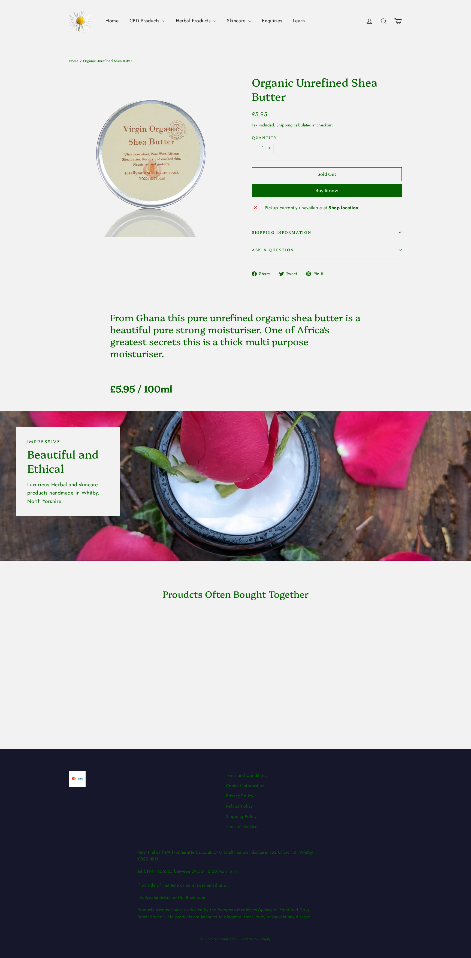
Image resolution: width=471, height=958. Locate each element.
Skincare (237, 20)
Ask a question (273, 249)
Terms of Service (242, 826)
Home (112, 20)
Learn (299, 20)
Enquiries (272, 20)
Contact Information (245, 786)
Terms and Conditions (246, 775)
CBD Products (145, 20)
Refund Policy (239, 806)
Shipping (284, 125)
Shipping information (281, 232)
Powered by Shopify (255, 938)
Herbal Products (194, 20)
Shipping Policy (241, 816)
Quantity (264, 137)
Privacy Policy (239, 796)
